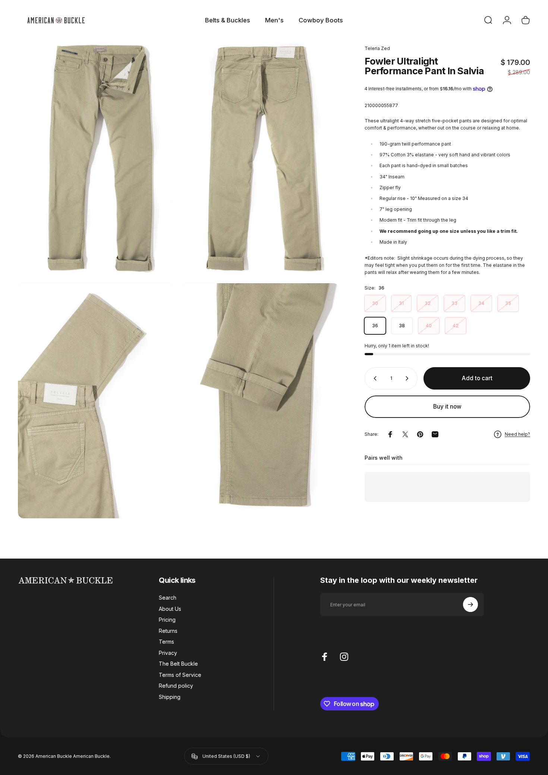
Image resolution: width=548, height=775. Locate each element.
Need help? (517, 434)
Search (167, 597)
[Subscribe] (470, 604)
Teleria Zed (377, 48)
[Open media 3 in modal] (96, 401)
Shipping (169, 697)
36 (375, 325)
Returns (168, 631)
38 (402, 325)
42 (456, 325)
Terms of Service (180, 675)
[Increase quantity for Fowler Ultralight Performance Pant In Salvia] (408, 378)
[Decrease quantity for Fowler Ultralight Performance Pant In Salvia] (373, 378)
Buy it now (447, 406)
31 (401, 303)
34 (481, 303)
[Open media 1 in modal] (96, 158)
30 (375, 303)
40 (429, 325)
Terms (166, 641)
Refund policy (176, 685)
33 (454, 303)
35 (508, 303)
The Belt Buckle (178, 663)
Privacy (168, 653)
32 (428, 303)
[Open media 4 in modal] (260, 401)
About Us (170, 609)
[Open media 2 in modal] (260, 158)
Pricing (167, 619)
